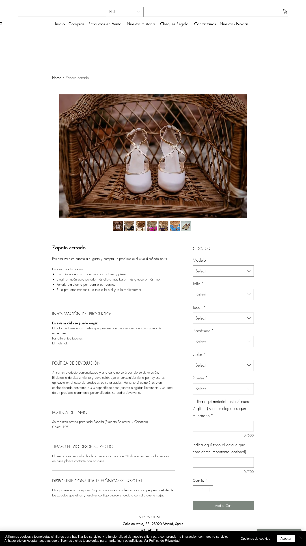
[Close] (300, 538)
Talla (198, 283)
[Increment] (210, 490)
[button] (285, 11)
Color (199, 354)
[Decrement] (196, 490)
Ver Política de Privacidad (162, 540)
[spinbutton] (203, 490)
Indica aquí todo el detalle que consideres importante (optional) (219, 448)
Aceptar (285, 538)
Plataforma (203, 330)
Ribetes (200, 378)
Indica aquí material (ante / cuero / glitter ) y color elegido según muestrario (221, 408)
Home (56, 77)
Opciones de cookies (255, 538)
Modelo (201, 260)
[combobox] (223, 271)
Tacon (199, 307)
